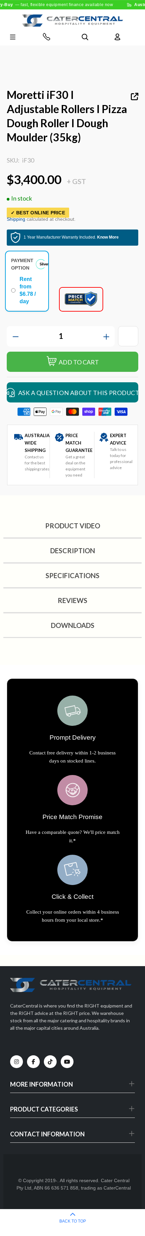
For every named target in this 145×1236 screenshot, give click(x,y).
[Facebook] (33, 1061)
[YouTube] (67, 1061)
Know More (108, 237)
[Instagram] (16, 1061)
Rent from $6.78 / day (28, 290)
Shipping (16, 219)
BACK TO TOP (72, 1221)
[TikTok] (50, 1061)
